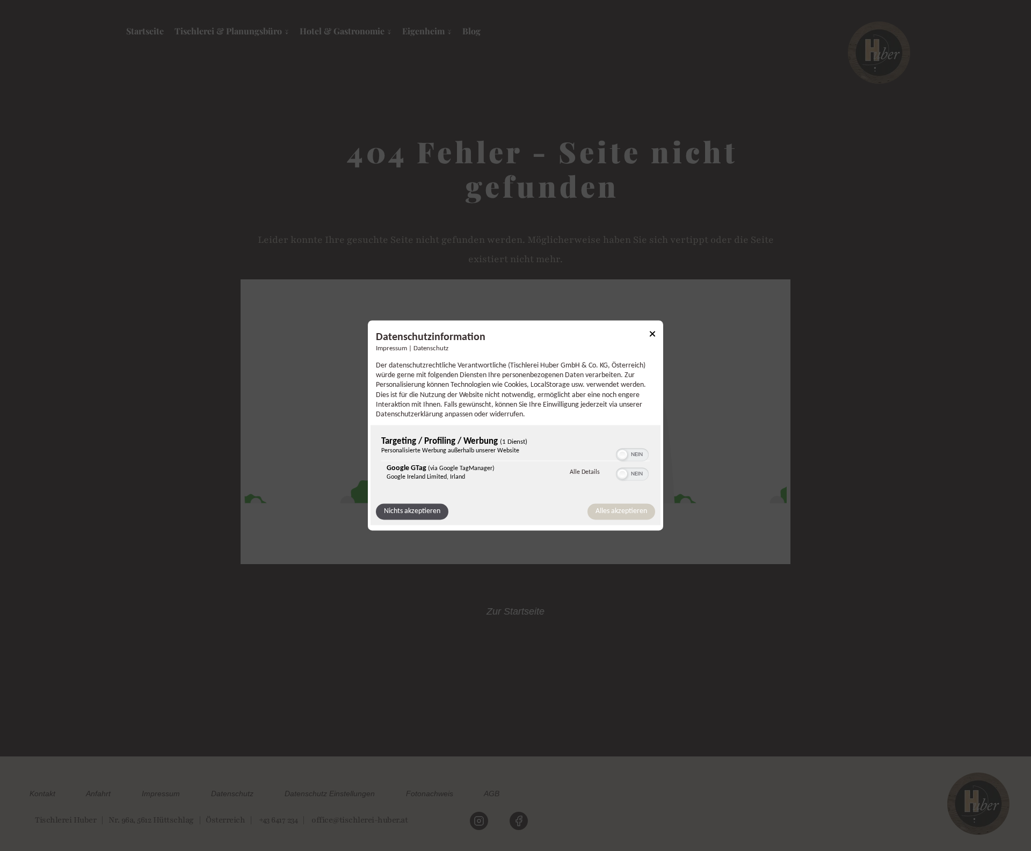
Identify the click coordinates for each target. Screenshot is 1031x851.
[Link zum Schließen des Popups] (652, 335)
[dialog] (515, 425)
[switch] (632, 454)
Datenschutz (430, 348)
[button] (622, 455)
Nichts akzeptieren (412, 512)
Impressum (391, 348)
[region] (515, 462)
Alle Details (585, 472)
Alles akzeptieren (621, 512)
